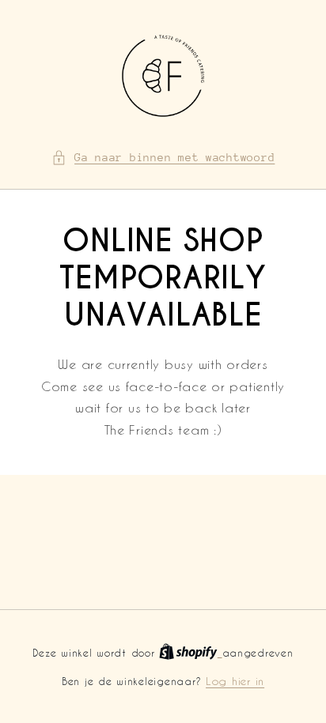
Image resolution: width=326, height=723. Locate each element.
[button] (163, 158)
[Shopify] (190, 652)
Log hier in (235, 681)
